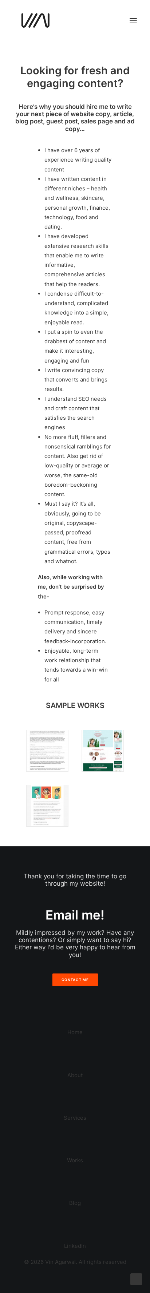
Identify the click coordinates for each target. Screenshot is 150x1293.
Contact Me (75, 980)
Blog (75, 1202)
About (75, 1075)
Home (75, 1032)
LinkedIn (75, 1245)
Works (75, 1160)
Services (75, 1117)
